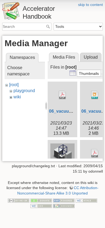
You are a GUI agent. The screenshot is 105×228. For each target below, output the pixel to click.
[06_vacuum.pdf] (62, 95)
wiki (17, 97)
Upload (91, 57)
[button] (89, 73)
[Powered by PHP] (64, 200)
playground (24, 90)
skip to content (90, 4)
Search (48, 26)
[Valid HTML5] (86, 200)
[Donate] (41, 200)
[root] (14, 84)
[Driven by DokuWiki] (64, 205)
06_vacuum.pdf (64, 111)
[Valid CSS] (41, 205)
